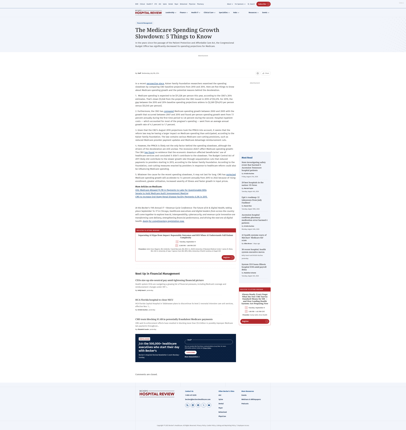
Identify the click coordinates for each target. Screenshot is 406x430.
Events (264, 13)
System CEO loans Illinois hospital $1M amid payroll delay (254, 267)
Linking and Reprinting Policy (226, 425)
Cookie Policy (211, 425)
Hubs (235, 13)
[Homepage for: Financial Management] (148, 12)
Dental (170, 4)
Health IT (150, 4)
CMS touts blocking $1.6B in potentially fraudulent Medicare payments (174, 319)
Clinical (142, 4)
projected (231, 174)
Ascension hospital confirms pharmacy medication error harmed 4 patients (254, 219)
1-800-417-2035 (190, 395)
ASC (160, 4)
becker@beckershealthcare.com (198, 399)
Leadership (170, 13)
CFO (155, 4)
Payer (176, 4)
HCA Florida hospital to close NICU (154, 299)
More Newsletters (191, 357)
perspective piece (155, 83)
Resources (253, 13)
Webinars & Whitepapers (251, 399)
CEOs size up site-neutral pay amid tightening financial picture (169, 280)
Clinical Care (208, 13)
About (229, 4)
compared (169, 111)
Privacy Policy (207, 348)
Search (252, 4)
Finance (183, 13)
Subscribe (262, 4)
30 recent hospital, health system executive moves (254, 250)
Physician (192, 4)
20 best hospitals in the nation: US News (252, 183)
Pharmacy (200, 4)
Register (226, 257)
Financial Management (144, 23)
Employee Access (243, 425)
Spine (165, 4)
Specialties (223, 13)
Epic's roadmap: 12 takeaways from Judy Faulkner (252, 200)
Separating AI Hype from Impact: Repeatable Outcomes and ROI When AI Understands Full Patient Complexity (185, 236)
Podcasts (245, 404)
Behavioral (183, 4)
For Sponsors (239, 4)
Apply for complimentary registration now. (163, 221)
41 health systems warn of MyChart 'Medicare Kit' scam (254, 238)
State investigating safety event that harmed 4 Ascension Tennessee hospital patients (254, 166)
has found (149, 152)
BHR (136, 4)
